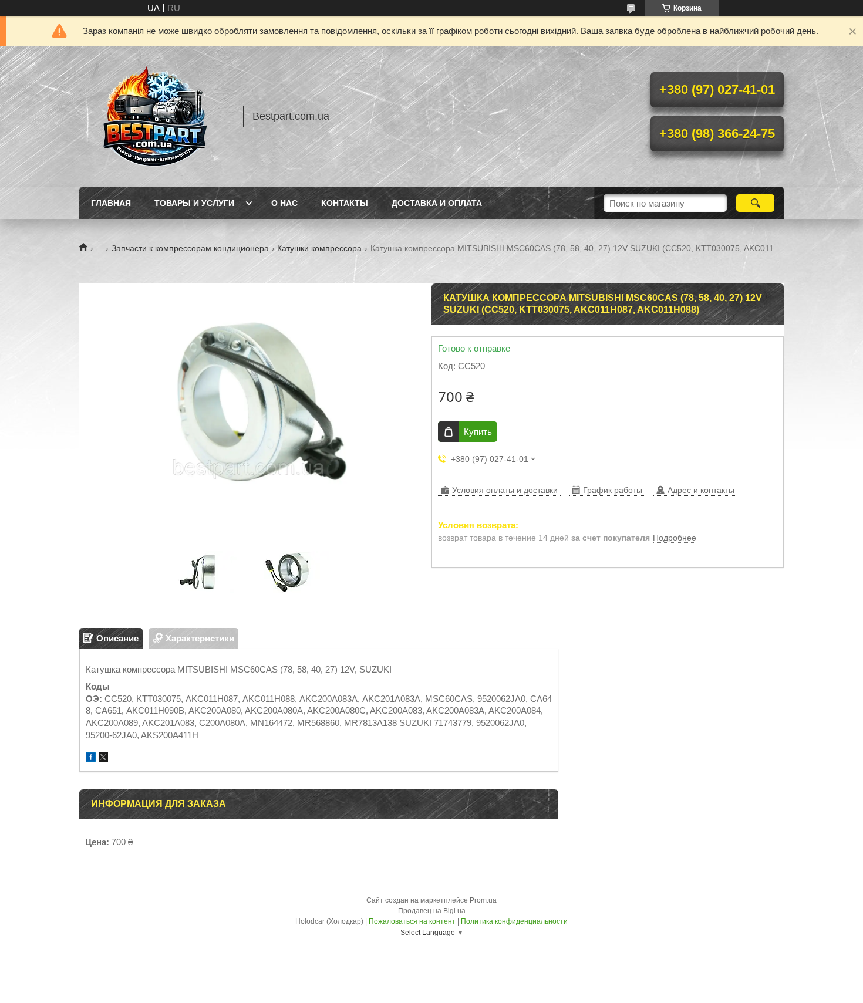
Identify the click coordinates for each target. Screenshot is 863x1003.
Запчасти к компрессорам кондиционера (190, 248)
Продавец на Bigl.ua (432, 911)
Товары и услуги (194, 203)
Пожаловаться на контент (412, 921)
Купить (478, 432)
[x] (103, 759)
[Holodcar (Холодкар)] (155, 116)
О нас (284, 203)
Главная (111, 203)
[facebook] (91, 759)
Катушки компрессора (319, 248)
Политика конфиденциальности (514, 921)
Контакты (344, 203)
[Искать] (755, 203)
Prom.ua (483, 900)
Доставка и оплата (437, 203)
